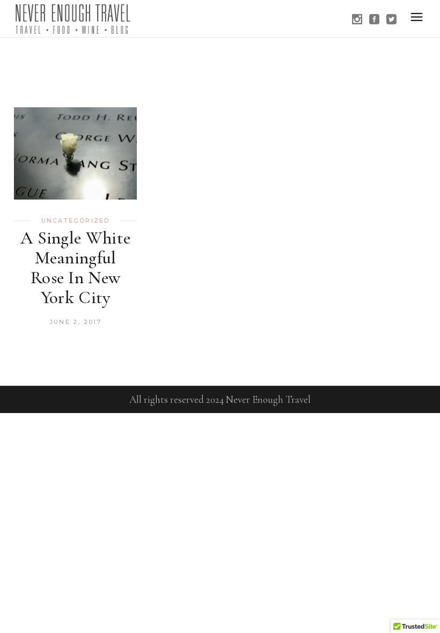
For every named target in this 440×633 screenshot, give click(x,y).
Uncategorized (75, 220)
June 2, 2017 (75, 322)
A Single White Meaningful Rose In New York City (75, 267)
